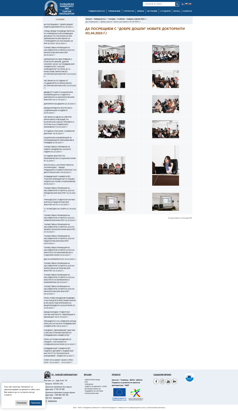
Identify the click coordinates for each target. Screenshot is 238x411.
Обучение (152, 11)
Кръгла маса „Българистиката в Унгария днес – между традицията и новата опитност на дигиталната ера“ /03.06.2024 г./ (60, 168)
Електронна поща (92, 380)
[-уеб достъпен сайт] (183, 4)
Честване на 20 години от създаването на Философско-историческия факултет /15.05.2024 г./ (60, 84)
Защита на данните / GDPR (96, 386)
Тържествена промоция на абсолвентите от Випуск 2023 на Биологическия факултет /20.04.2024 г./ (59, 51)
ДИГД (132, 380)
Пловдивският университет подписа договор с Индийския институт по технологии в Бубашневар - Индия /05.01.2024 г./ (59, 352)
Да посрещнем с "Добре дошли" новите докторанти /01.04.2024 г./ (59, 26)
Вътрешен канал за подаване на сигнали (94, 390)
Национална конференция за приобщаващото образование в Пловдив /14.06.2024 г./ (59, 140)
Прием (140, 11)
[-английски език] (190, 4)
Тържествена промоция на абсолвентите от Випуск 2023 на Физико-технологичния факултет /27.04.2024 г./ (59, 228)
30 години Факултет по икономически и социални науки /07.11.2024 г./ (60, 158)
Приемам (35, 403)
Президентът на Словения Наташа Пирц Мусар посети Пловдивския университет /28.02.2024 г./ (60, 323)
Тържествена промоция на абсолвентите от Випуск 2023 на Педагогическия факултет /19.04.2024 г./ (59, 239)
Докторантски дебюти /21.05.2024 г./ (60, 104)
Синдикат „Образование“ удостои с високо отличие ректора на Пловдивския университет (59, 332)
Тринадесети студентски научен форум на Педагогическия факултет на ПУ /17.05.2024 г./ (59, 202)
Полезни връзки (92, 393)
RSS (86, 382)
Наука (176, 11)
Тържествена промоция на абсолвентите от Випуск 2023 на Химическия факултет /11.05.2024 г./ (60, 217)
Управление (114, 11)
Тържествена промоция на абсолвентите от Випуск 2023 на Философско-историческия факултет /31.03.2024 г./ (59, 267)
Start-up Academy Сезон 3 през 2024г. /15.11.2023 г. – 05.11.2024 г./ (58, 361)
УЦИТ (127, 385)
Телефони (89, 384)
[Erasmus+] (185, 378)
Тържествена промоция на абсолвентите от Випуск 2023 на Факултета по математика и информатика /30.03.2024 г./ (59, 278)
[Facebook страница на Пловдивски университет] (156, 382)
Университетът (96, 11)
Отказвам (21, 403)
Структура (128, 11)
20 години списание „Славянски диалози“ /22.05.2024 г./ (59, 132)
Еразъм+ (115, 380)
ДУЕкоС (139, 380)
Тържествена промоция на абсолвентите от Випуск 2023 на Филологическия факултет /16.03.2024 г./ (59, 290)
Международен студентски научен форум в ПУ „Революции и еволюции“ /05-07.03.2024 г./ (59, 314)
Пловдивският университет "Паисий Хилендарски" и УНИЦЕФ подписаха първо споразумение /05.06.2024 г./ (59, 180)
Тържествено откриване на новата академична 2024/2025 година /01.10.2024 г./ (57, 149)
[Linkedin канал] (174, 382)
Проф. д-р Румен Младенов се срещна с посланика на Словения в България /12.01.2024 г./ (60, 341)
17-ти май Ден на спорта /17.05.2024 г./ (60, 210)
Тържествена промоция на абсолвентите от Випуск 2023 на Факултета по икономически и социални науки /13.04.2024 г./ (59, 251)
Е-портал (187, 11)
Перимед (124, 380)
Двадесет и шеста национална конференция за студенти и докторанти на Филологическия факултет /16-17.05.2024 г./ (59, 96)
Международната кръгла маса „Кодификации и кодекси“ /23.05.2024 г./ (58, 110)
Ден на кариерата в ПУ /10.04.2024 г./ (60, 259)
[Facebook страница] (162, 382)
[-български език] (186, 4)
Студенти (165, 11)
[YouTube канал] (168, 382)
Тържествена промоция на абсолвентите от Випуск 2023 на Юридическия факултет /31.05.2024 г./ (59, 192)
